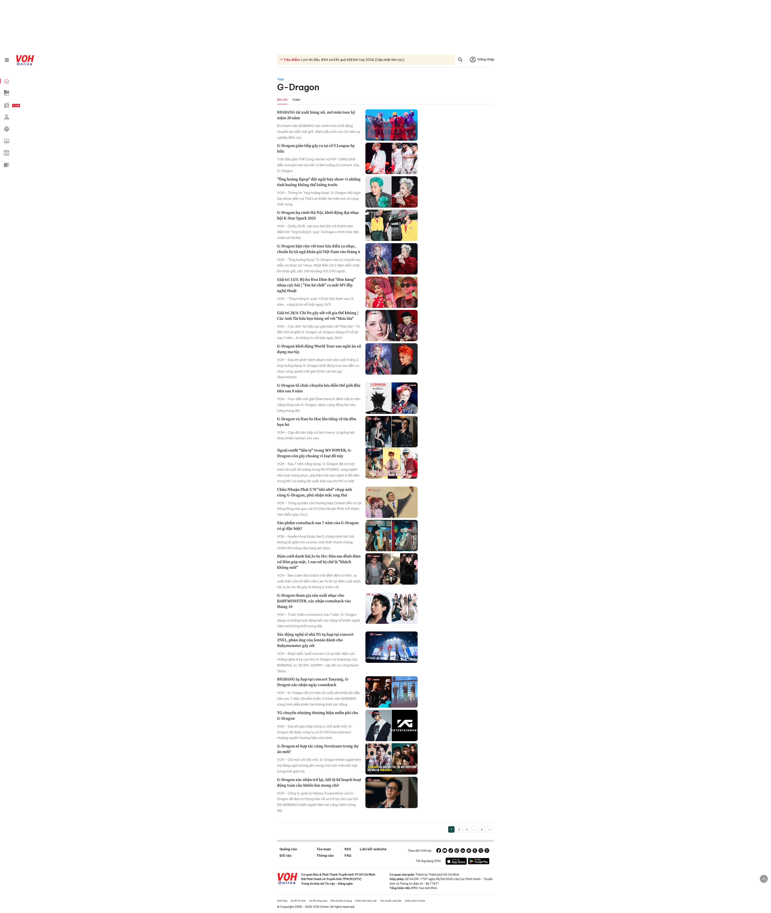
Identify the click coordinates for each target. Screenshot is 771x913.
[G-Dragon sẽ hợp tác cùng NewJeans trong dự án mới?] (391, 759)
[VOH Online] (287, 879)
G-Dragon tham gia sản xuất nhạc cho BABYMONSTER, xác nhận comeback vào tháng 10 (314, 600)
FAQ (348, 856)
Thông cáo (325, 856)
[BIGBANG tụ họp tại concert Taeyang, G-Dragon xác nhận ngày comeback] (391, 692)
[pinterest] (456, 851)
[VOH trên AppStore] (456, 862)
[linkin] (462, 851)
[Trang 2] (489, 829)
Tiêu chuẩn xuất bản (391, 900)
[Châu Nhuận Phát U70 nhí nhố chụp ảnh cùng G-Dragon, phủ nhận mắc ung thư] (391, 502)
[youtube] (444, 851)
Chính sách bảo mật (366, 900)
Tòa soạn (323, 849)
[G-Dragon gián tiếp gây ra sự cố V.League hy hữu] (391, 158)
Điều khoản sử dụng (341, 900)
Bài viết (282, 99)
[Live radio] (23, 105)
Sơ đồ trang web (318, 900)
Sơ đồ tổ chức (298, 900)
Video (296, 99)
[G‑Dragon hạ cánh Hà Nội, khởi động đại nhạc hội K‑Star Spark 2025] (391, 225)
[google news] (468, 851)
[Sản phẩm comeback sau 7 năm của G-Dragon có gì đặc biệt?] (391, 535)
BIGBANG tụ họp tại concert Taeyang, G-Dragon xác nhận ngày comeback (313, 682)
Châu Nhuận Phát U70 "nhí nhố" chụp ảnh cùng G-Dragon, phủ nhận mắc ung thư (314, 492)
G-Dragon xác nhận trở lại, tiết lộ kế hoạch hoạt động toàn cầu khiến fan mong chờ (319, 782)
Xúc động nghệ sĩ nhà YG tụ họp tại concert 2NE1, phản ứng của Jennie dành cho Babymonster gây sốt (315, 639)
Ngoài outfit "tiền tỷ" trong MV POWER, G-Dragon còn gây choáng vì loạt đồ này (314, 453)
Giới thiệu (282, 900)
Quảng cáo (288, 849)
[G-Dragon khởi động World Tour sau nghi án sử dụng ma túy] (391, 359)
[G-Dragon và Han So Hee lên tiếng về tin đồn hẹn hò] (391, 431)
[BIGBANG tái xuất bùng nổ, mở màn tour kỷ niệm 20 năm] (391, 125)
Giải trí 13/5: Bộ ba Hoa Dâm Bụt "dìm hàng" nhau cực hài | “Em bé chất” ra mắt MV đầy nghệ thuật (316, 285)
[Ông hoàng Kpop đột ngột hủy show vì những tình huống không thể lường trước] (391, 192)
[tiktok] (450, 851)
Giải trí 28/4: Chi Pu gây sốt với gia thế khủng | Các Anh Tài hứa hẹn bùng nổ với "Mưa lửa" (317, 315)
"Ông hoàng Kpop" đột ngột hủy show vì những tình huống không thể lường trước (319, 182)
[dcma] (474, 851)
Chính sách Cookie (415, 900)
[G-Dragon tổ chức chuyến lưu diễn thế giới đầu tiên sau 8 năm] (391, 398)
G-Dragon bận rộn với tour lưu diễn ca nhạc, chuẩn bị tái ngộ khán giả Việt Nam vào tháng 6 (318, 248)
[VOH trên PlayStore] (478, 862)
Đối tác (285, 856)
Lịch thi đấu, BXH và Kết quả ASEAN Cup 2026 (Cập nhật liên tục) (352, 60)
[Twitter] (480, 851)
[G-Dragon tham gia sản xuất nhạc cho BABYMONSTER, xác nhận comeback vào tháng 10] (391, 608)
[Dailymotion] (486, 851)
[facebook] (438, 851)
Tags (280, 79)
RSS (348, 849)
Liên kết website (373, 849)
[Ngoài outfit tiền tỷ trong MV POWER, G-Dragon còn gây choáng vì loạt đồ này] (391, 463)
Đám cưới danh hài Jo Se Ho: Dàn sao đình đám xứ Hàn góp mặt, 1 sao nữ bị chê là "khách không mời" (319, 561)
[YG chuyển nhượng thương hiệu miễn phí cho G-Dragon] (391, 725)
